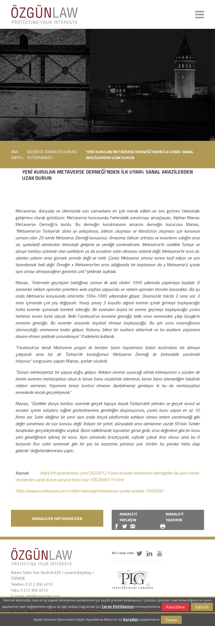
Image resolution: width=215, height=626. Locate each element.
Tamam (171, 620)
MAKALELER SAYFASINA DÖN (57, 518)
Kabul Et (202, 607)
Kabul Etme (175, 607)
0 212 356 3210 (38, 584)
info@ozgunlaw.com (43, 596)
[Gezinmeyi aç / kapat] (199, 14)
